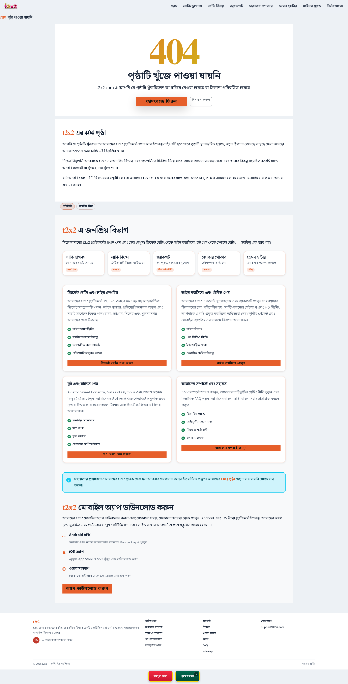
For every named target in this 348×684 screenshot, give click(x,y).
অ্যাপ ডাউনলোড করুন (87, 588)
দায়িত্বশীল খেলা (153, 645)
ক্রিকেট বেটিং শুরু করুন (117, 363)
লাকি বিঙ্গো (216, 6)
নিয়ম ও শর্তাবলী (153, 633)
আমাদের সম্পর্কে (154, 627)
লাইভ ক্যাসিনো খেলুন (231, 363)
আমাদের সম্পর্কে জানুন (231, 448)
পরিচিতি (67, 206)
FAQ (205, 645)
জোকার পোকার (261, 6)
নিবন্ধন (206, 627)
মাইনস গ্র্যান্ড (312, 6)
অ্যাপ (205, 639)
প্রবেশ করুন (209, 633)
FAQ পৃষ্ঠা (228, 479)
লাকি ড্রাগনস (192, 6)
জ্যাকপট (236, 6)
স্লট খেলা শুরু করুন (117, 454)
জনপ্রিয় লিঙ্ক (86, 206)
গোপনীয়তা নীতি (153, 639)
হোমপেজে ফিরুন (161, 101)
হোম (174, 6)
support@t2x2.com (272, 627)
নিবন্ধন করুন (201, 100)
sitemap (208, 651)
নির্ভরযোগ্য (335, 6)
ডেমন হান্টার (288, 6)
